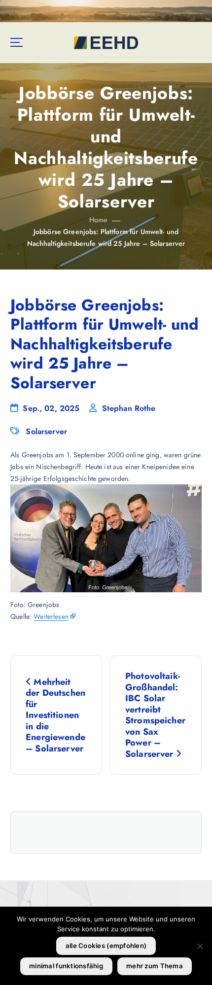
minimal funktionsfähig (66, 966)
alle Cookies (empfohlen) (106, 946)
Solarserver (46, 431)
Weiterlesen (51, 616)
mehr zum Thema (154, 966)
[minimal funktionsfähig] (200, 946)
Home (98, 220)
